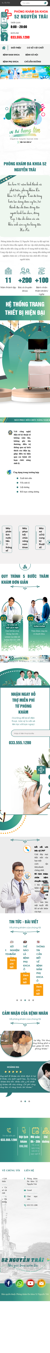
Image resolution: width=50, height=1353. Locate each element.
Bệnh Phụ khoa (11, 61)
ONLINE (23, 1146)
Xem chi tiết (12, 963)
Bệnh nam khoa (11, 54)
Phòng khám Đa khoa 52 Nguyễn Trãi (32, 1181)
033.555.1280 (20, 37)
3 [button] (25, 1000)
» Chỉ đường (4, 1200)
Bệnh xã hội (31, 54)
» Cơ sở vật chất (4, 1190)
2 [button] (21, 1000)
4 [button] (29, 1000)
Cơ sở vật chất (35, 47)
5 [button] (33, 1000)
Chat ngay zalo (32, 1197)
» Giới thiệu (4, 1180)
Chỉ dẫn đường (32, 61)
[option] (25, 72)
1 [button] (17, 1000)
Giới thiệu (16, 47)
